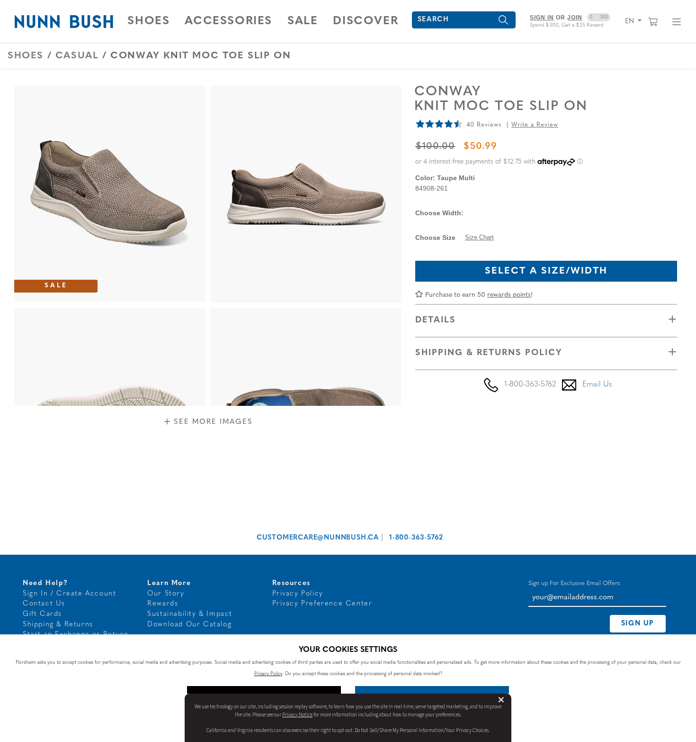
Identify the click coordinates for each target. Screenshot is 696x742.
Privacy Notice (297, 714)
